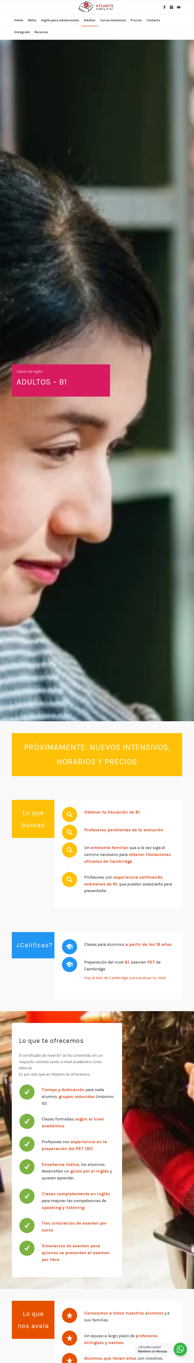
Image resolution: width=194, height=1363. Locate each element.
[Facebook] (164, 7)
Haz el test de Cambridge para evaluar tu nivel (125, 977)
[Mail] (178, 7)
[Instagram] (171, 7)
